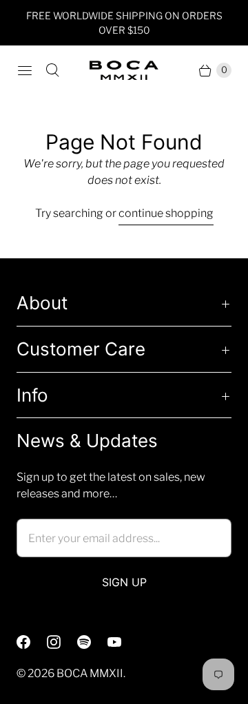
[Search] (52, 70)
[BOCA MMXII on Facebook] (32, 642)
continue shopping (166, 213)
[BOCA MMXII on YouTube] (122, 642)
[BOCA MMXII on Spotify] (92, 642)
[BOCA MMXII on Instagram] (62, 642)
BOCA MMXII (89, 673)
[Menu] (25, 70)
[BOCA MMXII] (124, 70)
